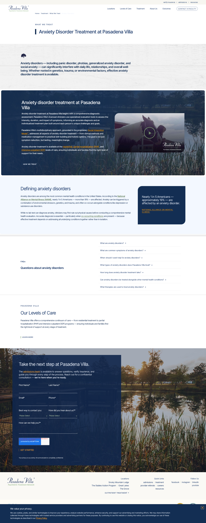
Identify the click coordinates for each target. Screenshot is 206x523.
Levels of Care (125, 9)
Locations (111, 9)
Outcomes (166, 9)
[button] (150, 133)
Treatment (140, 9)
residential (67, 146)
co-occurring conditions (92, 216)
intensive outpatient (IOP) (33, 150)
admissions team (31, 371)
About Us (153, 9)
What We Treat (55, 13)
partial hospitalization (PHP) (86, 146)
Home (37, 13)
